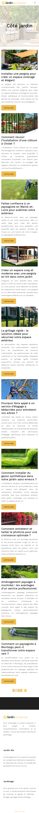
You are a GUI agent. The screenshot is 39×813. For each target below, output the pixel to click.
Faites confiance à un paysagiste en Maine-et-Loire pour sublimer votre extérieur (18, 208)
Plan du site (20, 811)
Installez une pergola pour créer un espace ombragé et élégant (18, 77)
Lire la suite (9, 108)
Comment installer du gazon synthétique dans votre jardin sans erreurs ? (19, 476)
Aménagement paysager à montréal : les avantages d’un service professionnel (19, 585)
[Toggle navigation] (34, 2)
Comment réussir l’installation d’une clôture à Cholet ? (19, 140)
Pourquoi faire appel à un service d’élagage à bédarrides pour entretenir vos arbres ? (18, 408)
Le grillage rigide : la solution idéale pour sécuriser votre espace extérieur (16, 335)
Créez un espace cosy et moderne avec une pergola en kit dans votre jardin (18, 273)
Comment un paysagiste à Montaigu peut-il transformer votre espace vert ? (18, 648)
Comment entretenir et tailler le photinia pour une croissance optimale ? (19, 532)
